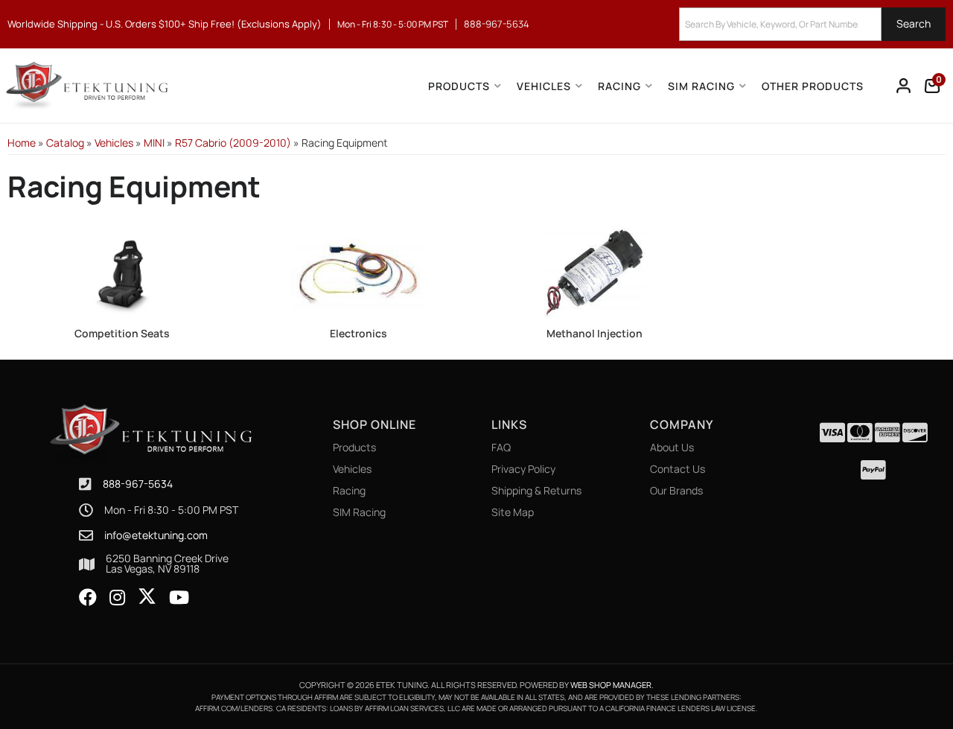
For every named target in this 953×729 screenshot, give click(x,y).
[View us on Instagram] (117, 598)
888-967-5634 (138, 484)
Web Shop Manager (610, 684)
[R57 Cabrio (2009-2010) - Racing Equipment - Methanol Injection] (595, 272)
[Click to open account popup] (904, 85)
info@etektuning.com (156, 535)
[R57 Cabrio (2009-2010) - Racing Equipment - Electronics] (359, 272)
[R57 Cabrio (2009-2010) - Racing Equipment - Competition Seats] (122, 272)
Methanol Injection (594, 333)
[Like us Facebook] (88, 598)
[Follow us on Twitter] (147, 596)
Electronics (358, 333)
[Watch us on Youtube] (179, 598)
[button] (812, 24)
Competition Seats (122, 333)
